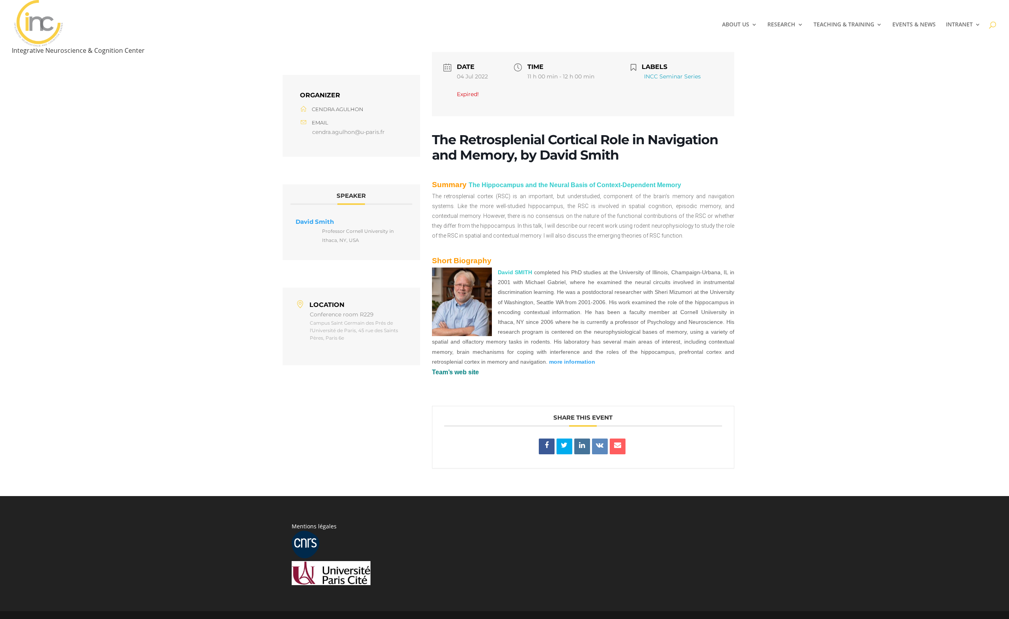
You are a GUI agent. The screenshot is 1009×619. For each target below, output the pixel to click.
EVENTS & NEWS (914, 25)
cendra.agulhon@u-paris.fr (348, 132)
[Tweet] (564, 446)
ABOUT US (735, 25)
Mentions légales (314, 526)
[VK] (600, 446)
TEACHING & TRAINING (844, 25)
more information (572, 362)
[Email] (618, 446)
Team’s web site (455, 372)
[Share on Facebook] (547, 446)
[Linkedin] (582, 446)
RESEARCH (781, 25)
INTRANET (959, 25)
